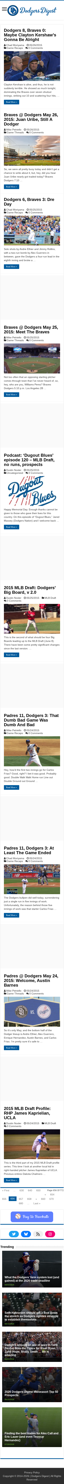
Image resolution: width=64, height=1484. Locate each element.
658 (29, 1198)
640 (30, 1190)
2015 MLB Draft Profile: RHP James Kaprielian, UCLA (27, 1113)
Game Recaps (15, 48)
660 (43, 1198)
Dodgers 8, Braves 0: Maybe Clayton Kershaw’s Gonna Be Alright (30, 35)
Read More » (11, 102)
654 (52, 1194)
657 (21, 1198)
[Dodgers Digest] (32, 9)
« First (5, 1190)
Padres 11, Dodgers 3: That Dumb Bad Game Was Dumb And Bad (31, 720)
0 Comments (35, 48)
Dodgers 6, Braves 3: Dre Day (29, 201)
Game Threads (15, 132)
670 (51, 1198)
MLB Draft (50, 597)
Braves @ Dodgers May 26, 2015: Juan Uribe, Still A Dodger (31, 119)
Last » (36, 1203)
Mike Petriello (13, 129)
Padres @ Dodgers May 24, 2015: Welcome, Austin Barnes (31, 980)
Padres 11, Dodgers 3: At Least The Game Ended (29, 850)
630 (22, 1190)
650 (38, 1190)
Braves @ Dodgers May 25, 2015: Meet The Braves (31, 329)
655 (4, 1198)
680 (21, 1203)
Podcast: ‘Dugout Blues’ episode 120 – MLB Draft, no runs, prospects (29, 460)
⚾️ (32, 1217)
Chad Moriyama (15, 45)
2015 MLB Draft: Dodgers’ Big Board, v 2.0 (30, 590)
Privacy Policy (32, 1472)
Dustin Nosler (13, 470)
